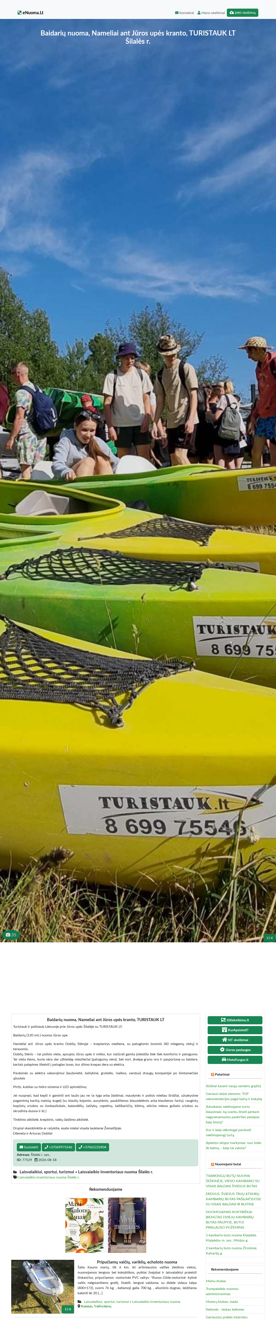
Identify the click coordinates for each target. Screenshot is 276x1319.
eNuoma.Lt (32, 13)
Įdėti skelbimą (245, 12)
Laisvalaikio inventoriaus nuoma (156, 1302)
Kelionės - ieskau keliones (225, 1309)
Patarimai (222, 1074)
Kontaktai (186, 13)
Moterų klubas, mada (222, 1302)
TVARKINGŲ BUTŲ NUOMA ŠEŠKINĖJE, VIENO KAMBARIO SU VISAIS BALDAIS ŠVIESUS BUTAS (233, 1181)
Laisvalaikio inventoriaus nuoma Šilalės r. (49, 1177)
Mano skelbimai (213, 13)
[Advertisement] (138, 974)
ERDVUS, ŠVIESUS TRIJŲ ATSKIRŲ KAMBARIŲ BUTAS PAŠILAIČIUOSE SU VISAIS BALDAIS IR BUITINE (233, 1199)
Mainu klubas (216, 1281)
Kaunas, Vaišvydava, (96, 1306)
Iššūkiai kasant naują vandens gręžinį (233, 1086)
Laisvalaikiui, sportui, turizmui (106, 1302)
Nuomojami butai (228, 1164)
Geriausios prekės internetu (227, 1317)
